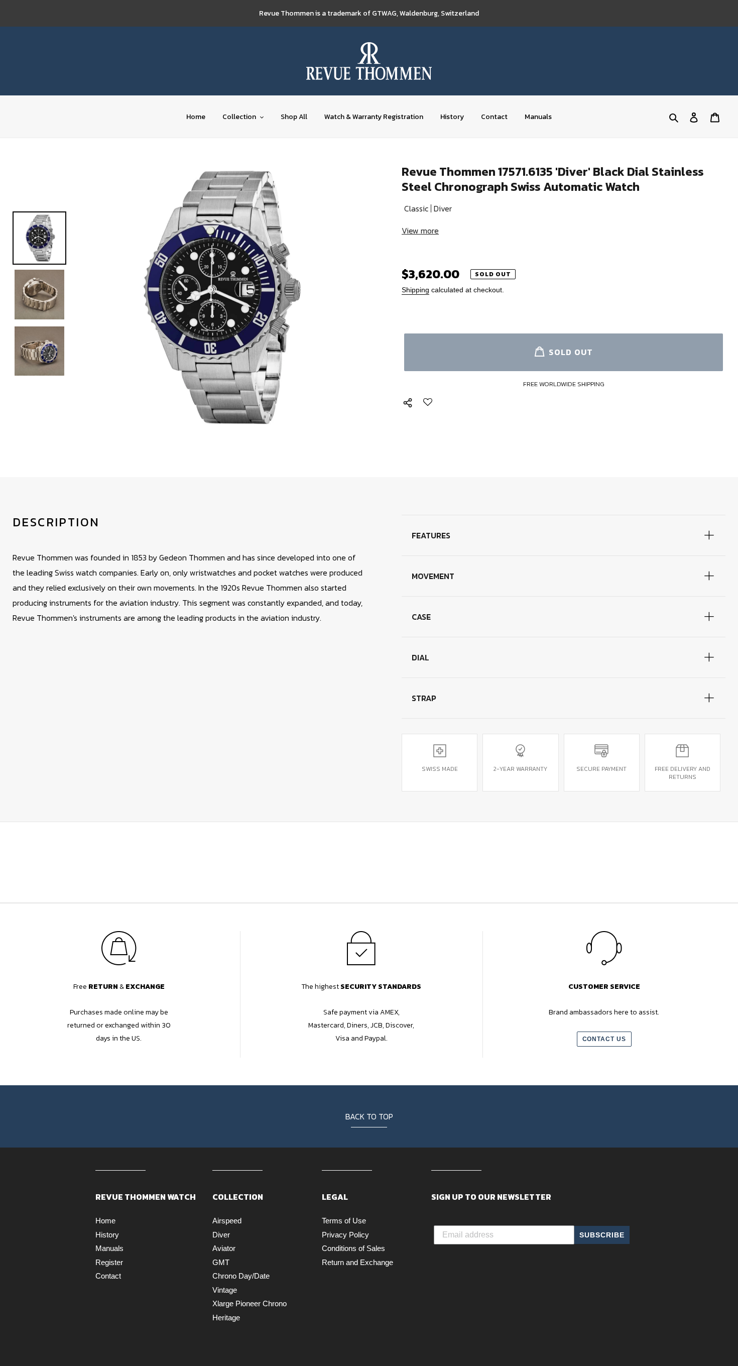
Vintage (224, 1290)
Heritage (226, 1317)
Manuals (109, 1248)
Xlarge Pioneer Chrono (249, 1303)
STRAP (424, 698)
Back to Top (369, 1116)
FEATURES (431, 535)
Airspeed (226, 1220)
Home (105, 1220)
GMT (220, 1262)
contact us (604, 1039)
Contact (108, 1276)
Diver (221, 1234)
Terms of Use (344, 1220)
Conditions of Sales (353, 1248)
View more (420, 230)
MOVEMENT (433, 576)
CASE (421, 617)
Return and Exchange (357, 1262)
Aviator (223, 1248)
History (107, 1234)
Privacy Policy (345, 1234)
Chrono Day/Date (241, 1276)
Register (109, 1262)
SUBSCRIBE (602, 1235)
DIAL (420, 657)
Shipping (415, 290)
